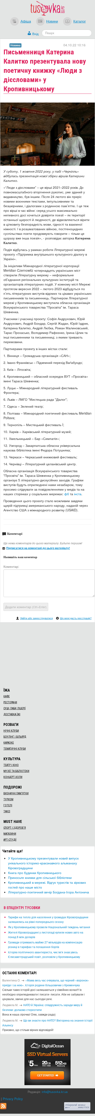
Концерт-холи (12, 777)
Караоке (8, 742)
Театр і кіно (11, 765)
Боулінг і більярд (14, 736)
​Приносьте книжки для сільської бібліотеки (40, 877)
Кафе (6, 696)
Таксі (6, 811)
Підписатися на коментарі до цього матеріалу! (38, 548)
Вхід (35, 33)
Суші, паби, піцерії (14, 708)
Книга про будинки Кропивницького (34, 872)
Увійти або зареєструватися (36, 618)
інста (77, 494)
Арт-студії (9, 839)
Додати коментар (26, 606)
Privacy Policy (13, 1098)
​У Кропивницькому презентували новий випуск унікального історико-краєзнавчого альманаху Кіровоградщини (43, 863)
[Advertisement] (47, 654)
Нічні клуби (11, 730)
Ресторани (10, 702)
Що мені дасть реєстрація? (76, 618)
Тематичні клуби (14, 748)
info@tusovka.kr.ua (55, 1091)
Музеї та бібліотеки (16, 771)
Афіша (26, 21)
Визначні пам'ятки (16, 793)
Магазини (9, 833)
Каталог (79, 21)
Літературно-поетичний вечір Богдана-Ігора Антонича (48, 892)
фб (66, 494)
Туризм (8, 799)
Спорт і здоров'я (14, 827)
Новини (52, 21)
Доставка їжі (11, 714)
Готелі (7, 805)
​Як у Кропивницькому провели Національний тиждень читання (49, 927)
